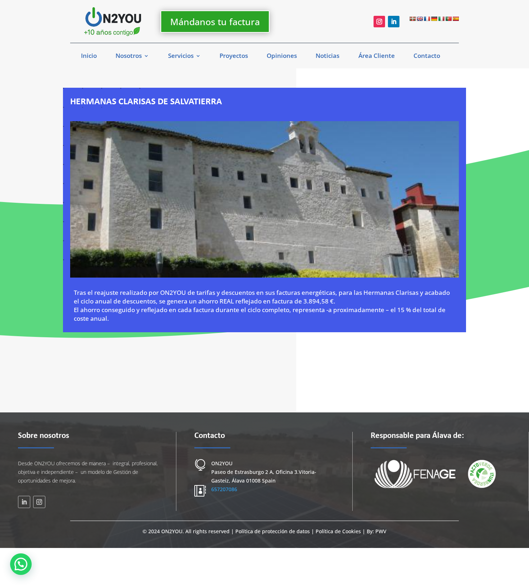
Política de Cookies (338, 531)
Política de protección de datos (273, 531)
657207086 (224, 489)
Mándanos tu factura (215, 21)
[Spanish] (455, 19)
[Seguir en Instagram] (379, 21)
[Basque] (412, 19)
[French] (427, 19)
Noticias (327, 56)
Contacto (426, 56)
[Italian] (441, 19)
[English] (419, 19)
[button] (21, 564)
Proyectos (234, 56)
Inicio (89, 56)
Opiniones (282, 56)
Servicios (181, 56)
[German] (434, 19)
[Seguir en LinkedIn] (393, 21)
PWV (380, 531)
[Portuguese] (448, 19)
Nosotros (129, 56)
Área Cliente (376, 56)
